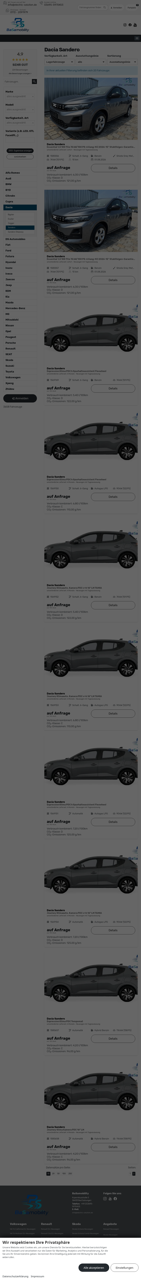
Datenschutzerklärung (15, 1276)
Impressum (37, 1276)
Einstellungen (124, 1268)
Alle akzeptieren (94, 1268)
